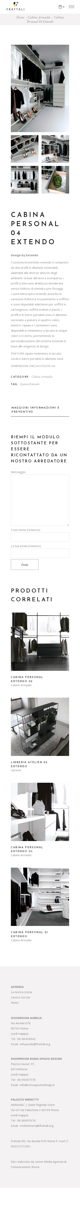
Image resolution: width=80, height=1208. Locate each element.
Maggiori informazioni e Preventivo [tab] (35, 410)
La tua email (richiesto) (26, 546)
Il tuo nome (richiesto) (25, 530)
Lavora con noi (20, 997)
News (15, 1002)
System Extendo (29, 384)
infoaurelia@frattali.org (35, 1044)
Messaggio (18, 472)
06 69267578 (26, 1080)
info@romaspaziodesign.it (37, 1085)
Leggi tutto (40, 644)
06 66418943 (26, 1039)
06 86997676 (26, 1120)
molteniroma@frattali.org (37, 1126)
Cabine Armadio (41, 376)
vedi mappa (19, 1033)
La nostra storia (21, 992)
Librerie (16, 770)
